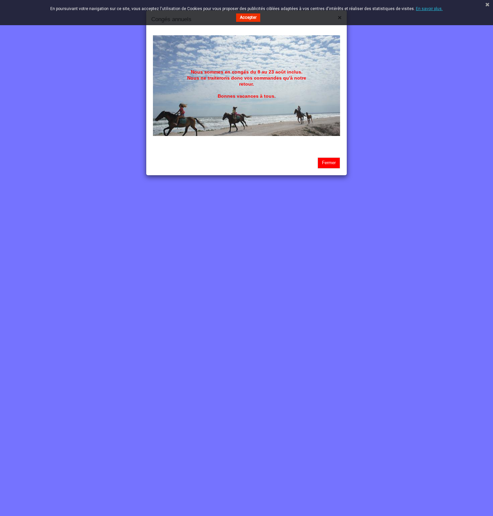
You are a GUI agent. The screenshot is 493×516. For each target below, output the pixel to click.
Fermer (329, 162)
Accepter (248, 17)
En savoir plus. (429, 8)
